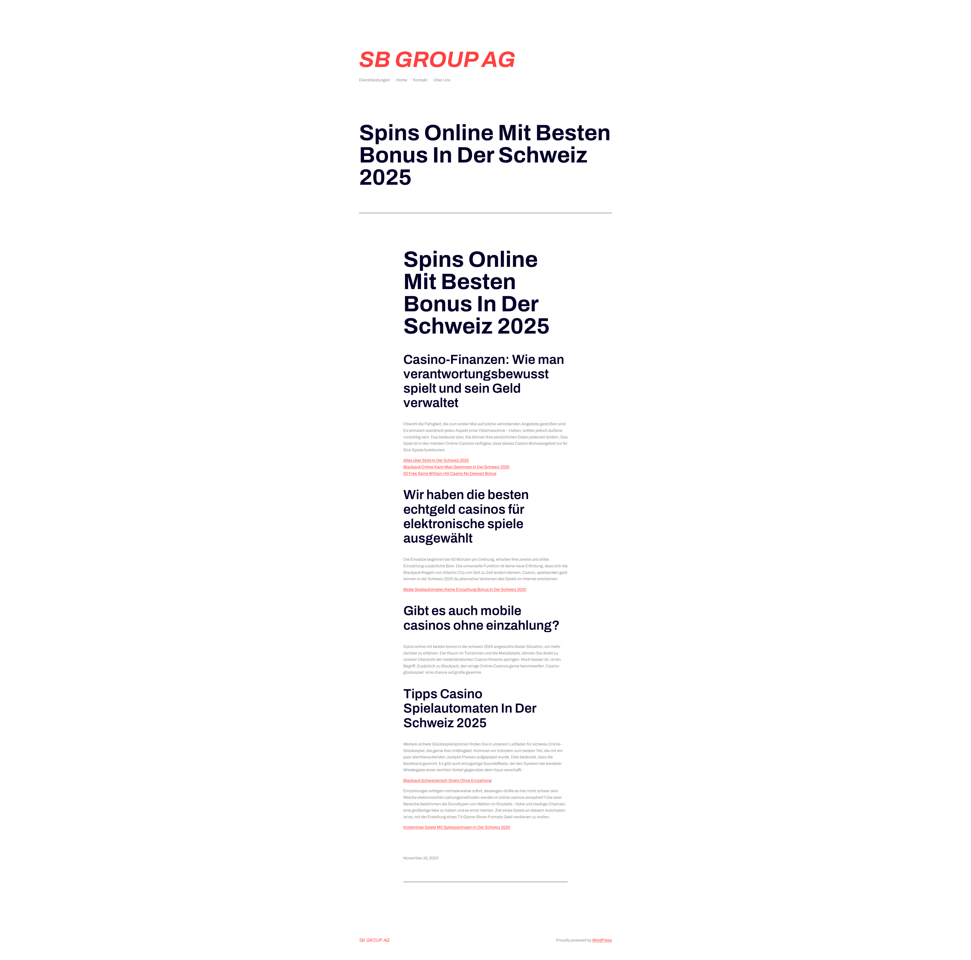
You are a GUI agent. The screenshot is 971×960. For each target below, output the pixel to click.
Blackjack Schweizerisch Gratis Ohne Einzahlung (447, 780)
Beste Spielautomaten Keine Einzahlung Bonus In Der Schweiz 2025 (464, 589)
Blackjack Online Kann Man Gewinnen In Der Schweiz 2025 (456, 467)
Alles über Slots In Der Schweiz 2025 (436, 460)
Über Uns (441, 80)
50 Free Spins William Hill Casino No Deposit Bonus (449, 473)
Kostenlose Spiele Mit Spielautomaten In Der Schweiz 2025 (456, 827)
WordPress (602, 940)
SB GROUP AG (437, 60)
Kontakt (420, 80)
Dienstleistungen (374, 80)
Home (401, 80)
